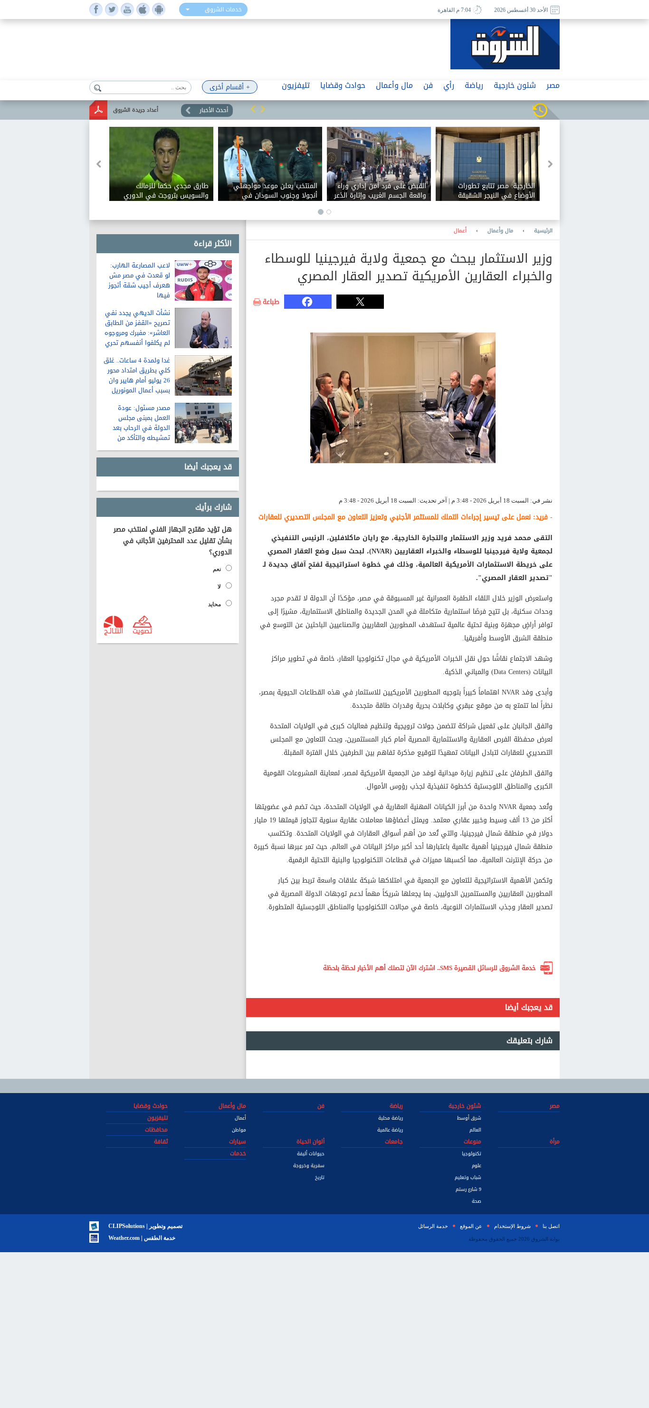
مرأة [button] (555, 1141)
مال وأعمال (500, 231)
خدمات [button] (238, 1153)
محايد (214, 604)
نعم (217, 569)
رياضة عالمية (390, 1129)
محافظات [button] (156, 1129)
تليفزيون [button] (296, 85)
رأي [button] (448, 85)
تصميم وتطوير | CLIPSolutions (145, 1226)
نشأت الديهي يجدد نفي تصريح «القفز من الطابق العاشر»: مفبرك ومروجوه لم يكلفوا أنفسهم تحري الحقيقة (137, 333)
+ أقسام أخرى (230, 87)
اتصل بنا (551, 1226)
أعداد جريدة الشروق (135, 110)
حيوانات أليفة (310, 1153)
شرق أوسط (469, 1118)
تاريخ (319, 1177)
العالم (475, 1129)
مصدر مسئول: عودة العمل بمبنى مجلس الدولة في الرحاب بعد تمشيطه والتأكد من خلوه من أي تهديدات (141, 428)
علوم (476, 1165)
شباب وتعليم (468, 1177)
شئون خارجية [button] (515, 85)
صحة (476, 1201)
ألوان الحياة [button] (310, 1141)
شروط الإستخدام (512, 1226)
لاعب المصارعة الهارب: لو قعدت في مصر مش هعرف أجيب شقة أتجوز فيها (139, 280)
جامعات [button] (394, 1141)
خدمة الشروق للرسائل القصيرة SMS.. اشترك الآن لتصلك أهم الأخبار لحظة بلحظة (429, 968)
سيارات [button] (237, 1141)
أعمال (460, 231)
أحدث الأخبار (214, 110)
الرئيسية (543, 231)
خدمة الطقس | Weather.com (141, 1238)
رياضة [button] (474, 85)
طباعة (271, 302)
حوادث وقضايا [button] (342, 85)
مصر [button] (553, 85)
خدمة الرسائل (433, 1226)
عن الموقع (471, 1226)
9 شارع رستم (468, 1189)
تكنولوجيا (471, 1153)
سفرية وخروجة (308, 1165)
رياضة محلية (390, 1118)
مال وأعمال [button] (394, 85)
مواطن (239, 1129)
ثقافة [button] (161, 1141)
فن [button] (428, 85)
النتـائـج (113, 630)
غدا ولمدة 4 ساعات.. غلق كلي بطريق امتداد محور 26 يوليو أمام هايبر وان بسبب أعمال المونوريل (137, 375)
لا (219, 586)
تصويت (142, 630)
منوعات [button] (472, 1141)
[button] (253, 109)
